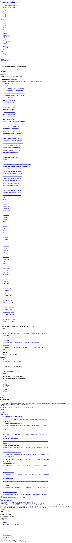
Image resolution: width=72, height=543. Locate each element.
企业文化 (4, 23)
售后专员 (17, 524)
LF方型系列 (5, 31)
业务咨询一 (8, 524)
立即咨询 (2, 397)
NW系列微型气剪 (6, 35)
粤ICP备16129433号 (18, 502)
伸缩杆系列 (5, 44)
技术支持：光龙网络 (31, 502)
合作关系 (4, 26)
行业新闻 (6, 414)
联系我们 (4, 16)
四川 (37, 503)
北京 (7, 503)
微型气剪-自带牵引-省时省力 (8, 456)
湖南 (33, 503)
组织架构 (4, 25)
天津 (9, 503)
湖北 (35, 503)
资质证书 (4, 24)
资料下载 (4, 27)
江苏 (24, 503)
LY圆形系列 (5, 33)
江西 (44, 503)
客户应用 (2, 49)
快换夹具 (4, 39)
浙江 (26, 503)
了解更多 (2, 357)
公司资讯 (2, 414)
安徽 (42, 503)
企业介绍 (4, 21)
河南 (39, 503)
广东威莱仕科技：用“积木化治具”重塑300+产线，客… (13, 423)
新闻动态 (4, 14)
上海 (11, 503)
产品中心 (4, 11)
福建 (28, 503)
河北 (16, 503)
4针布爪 (4, 43)
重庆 (14, 503)
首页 (3, 9)
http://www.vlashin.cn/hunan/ (27, 540)
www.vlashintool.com (9, 541)
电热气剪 (4, 40)
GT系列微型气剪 (6, 37)
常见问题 (4, 55)
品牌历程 (4, 10)
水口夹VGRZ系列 (6, 41)
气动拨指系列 (5, 42)
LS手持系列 (5, 34)
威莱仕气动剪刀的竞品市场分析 (9, 463)
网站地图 (24, 502)
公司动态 (4, 54)
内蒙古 (18, 503)
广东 (21, 503)
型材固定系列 (5, 47)
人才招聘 (4, 15)
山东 (30, 503)
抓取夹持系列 (5, 46)
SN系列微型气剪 (6, 36)
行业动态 (4, 53)
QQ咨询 (7, 60)
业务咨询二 (13, 524)
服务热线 (2, 60)
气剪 (3, 496)
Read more (9, 421)
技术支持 (4, 524)
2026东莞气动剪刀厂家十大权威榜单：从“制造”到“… (13, 416)
